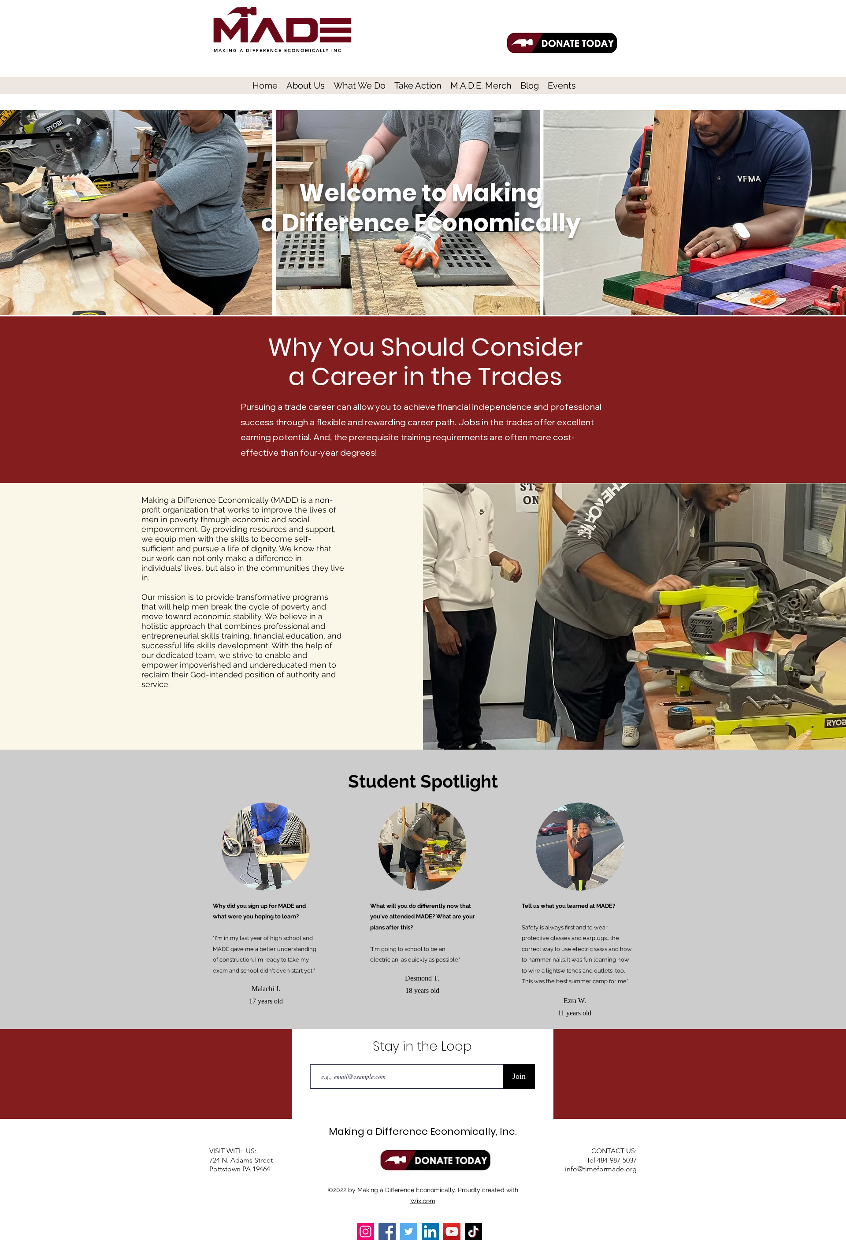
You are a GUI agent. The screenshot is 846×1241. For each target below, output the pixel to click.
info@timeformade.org (601, 1169)
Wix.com (422, 1200)
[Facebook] (387, 1231)
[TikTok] (473, 1231)
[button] (305, 85)
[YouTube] (451, 1231)
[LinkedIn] (430, 1231)
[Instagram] (365, 1231)
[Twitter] (408, 1231)
